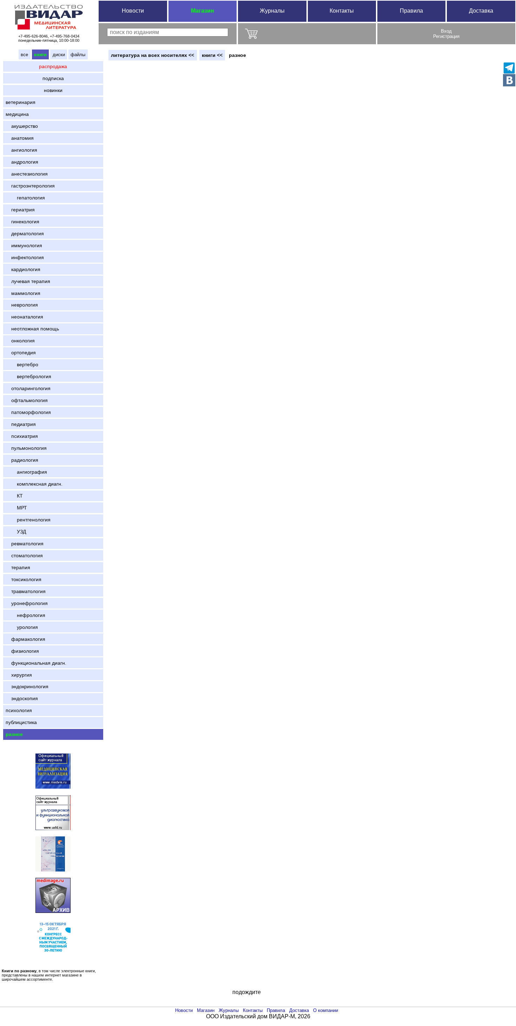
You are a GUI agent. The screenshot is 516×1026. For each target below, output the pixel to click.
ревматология (25, 543)
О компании (325, 1010)
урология (22, 627)
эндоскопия (22, 698)
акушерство (22, 126)
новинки (53, 90)
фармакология (25, 639)
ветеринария (20, 102)
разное (14, 734)
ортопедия (21, 352)
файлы (78, 54)
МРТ (16, 508)
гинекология (22, 221)
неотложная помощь (32, 328)
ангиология (21, 150)
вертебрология (28, 376)
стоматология (24, 555)
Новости (133, 11)
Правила (411, 11)
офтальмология (27, 400)
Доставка (481, 11)
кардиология (23, 269)
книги (40, 54)
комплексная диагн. (34, 484)
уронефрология (27, 603)
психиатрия (22, 436)
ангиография (26, 472)
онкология (20, 340)
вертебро (22, 364)
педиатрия (21, 424)
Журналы (272, 11)
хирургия (19, 675)
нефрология (25, 615)
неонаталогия (24, 317)
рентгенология (28, 519)
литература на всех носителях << (152, 55)
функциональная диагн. (36, 663)
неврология (22, 305)
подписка (53, 78)
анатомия (20, 138)
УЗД (16, 531)
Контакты (342, 11)
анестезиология (27, 174)
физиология (22, 651)
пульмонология (26, 448)
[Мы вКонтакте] (509, 80)
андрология (22, 162)
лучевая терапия (28, 281)
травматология (26, 591)
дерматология (25, 233)
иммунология (24, 245)
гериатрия (20, 209)
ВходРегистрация (446, 33)
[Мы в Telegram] (509, 68)
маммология (23, 293)
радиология (22, 460)
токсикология (23, 579)
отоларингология (28, 388)
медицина (17, 114)
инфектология (25, 257)
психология (19, 710)
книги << (212, 55)
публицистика (21, 722)
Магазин (202, 11)
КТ (14, 496)
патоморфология (28, 412)
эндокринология (27, 686)
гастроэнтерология (30, 186)
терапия (18, 567)
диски (59, 54)
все (24, 54)
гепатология (25, 197)
